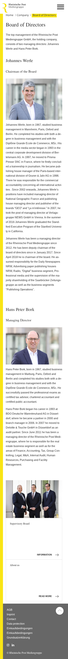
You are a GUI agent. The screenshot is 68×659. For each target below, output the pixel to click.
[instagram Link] (8, 645)
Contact (11, 619)
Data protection (16, 623)
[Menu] (61, 8)
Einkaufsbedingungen (20, 628)
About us (31, 580)
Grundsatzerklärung (18, 637)
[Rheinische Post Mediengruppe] (4, 8)
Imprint (11, 614)
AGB (9, 609)
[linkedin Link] (13, 645)
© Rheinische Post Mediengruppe (24, 652)
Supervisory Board (31, 539)
